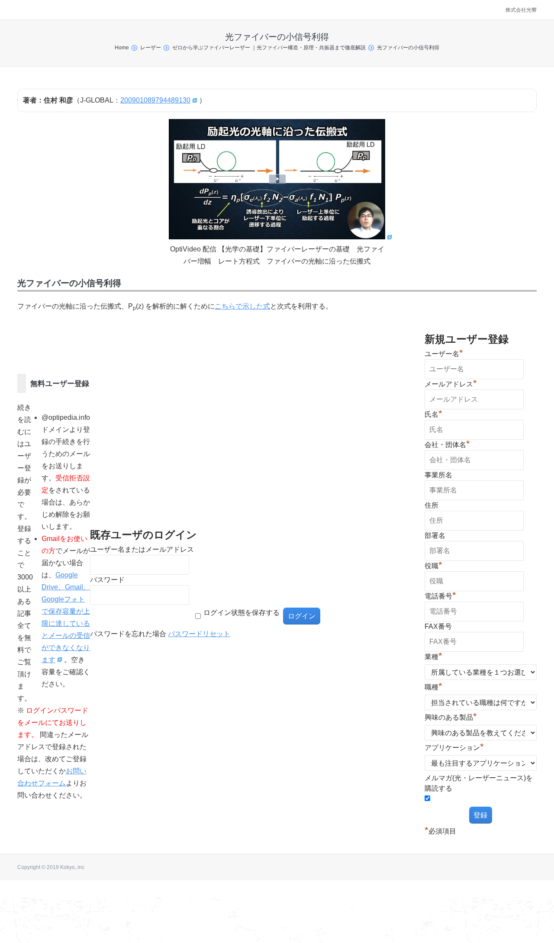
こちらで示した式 (242, 306)
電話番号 (440, 596)
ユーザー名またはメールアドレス (142, 549)
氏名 (433, 414)
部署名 (435, 535)
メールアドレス (451, 384)
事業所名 (438, 475)
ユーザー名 (444, 353)
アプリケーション (454, 747)
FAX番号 (438, 626)
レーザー (150, 48)
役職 (433, 566)
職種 (433, 687)
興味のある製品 (451, 717)
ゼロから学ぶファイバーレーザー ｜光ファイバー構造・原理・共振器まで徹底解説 (269, 48)
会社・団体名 (447, 444)
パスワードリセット (199, 633)
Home (122, 48)
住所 (431, 505)
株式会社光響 (521, 10)
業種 (433, 656)
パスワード (107, 579)
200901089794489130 (155, 100)
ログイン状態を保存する (241, 612)
